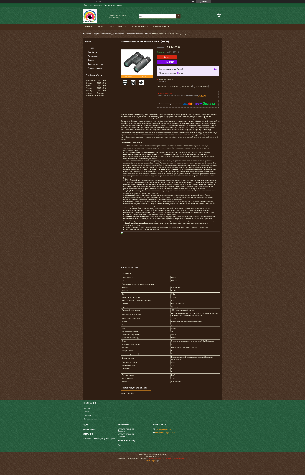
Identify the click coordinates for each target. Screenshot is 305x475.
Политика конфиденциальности (176, 458)
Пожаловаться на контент (156, 458)
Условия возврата (161, 27)
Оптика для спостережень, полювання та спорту (124, 34)
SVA (102, 34)
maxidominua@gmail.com (165, 433)
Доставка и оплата (140, 27)
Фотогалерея (93, 56)
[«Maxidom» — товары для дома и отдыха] (95, 16)
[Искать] (178, 16)
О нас (111, 27)
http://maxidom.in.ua (163, 429)
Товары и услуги (92, 34)
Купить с (163, 62)
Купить (166, 57)
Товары (100, 27)
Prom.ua (163, 454)
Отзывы (91, 60)
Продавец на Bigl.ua (152, 456)
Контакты (122, 27)
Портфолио (92, 52)
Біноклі (148, 34)
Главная (88, 27)
